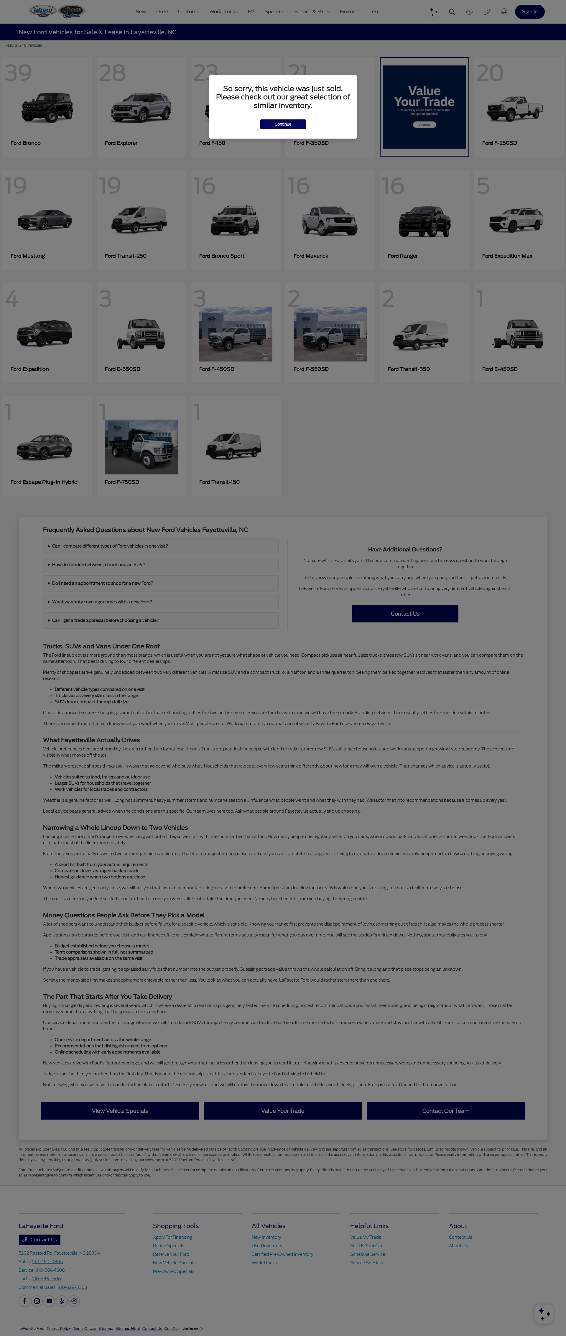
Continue (283, 124)
